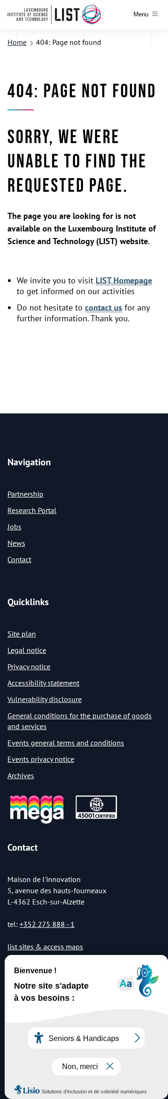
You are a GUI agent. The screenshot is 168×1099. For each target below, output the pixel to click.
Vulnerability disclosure (44, 699)
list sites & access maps (45, 946)
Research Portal (31, 510)
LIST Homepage (124, 280)
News (16, 543)
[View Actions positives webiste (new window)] (36, 822)
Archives (20, 775)
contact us (103, 307)
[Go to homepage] (54, 14)
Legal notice (26, 650)
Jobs (14, 526)
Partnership (25, 494)
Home (17, 42)
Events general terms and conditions (65, 742)
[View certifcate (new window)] (96, 817)
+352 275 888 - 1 (47, 924)
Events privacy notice (40, 759)
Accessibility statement (43, 682)
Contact (19, 559)
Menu (140, 14)
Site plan (21, 633)
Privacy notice (28, 666)
